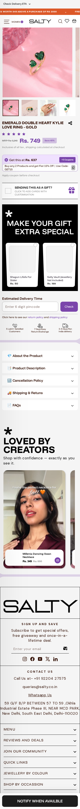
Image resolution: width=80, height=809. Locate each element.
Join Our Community (25, 751)
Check (69, 306)
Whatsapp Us (40, 695)
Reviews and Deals (24, 740)
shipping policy (58, 317)
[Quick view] (58, 560)
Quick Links (16, 762)
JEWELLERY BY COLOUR (26, 773)
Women (16, 21)
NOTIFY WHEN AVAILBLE (40, 801)
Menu (9, 729)
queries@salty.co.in (40, 686)
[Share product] (70, 123)
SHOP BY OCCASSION (24, 784)
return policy (35, 317)
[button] (15, 134)
